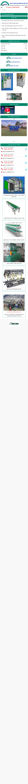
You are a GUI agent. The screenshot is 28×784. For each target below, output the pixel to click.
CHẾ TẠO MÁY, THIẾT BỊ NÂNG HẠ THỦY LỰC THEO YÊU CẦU (14, 29)
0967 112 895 (8, 169)
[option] (14, 94)
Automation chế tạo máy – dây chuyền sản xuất (13, 20)
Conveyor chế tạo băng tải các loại (10, 32)
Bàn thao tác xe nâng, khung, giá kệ (10, 23)
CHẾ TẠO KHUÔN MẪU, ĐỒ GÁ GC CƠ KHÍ (12, 25)
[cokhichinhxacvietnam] (14, 3)
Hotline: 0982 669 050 (13, 7)
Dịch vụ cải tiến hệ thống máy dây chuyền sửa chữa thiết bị (14, 36)
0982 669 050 (8, 149)
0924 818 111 (8, 156)
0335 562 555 (8, 163)
